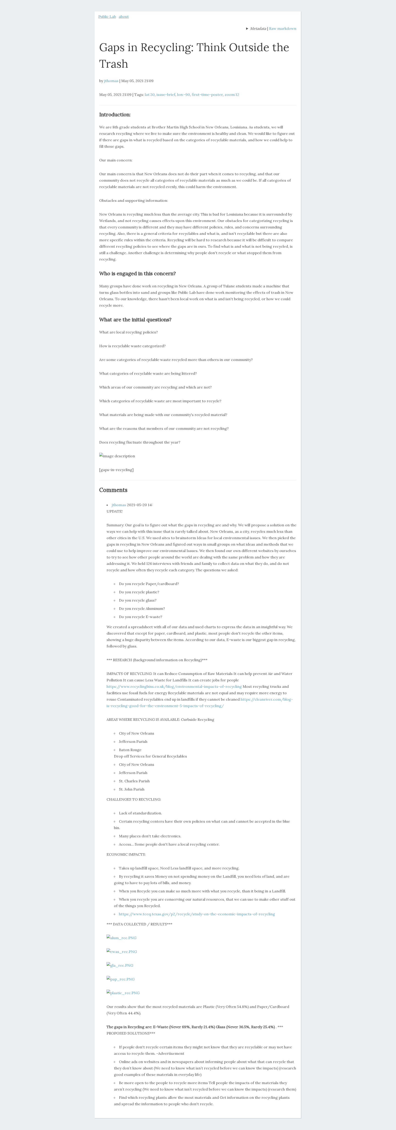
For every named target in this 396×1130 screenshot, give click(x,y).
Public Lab (107, 16)
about (124, 16)
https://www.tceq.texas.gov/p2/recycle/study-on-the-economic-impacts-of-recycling (197, 914)
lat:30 (150, 94)
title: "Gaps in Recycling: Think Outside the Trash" (256, 29)
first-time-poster (207, 94)
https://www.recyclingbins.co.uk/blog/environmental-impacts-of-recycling (174, 686)
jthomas (111, 80)
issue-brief (166, 94)
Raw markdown (282, 28)
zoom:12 (232, 94)
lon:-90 (183, 94)
